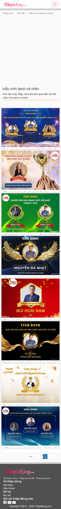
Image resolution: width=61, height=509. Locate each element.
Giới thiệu (8, 485)
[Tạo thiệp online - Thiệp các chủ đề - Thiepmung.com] (15, 4)
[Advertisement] (30, 52)
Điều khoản (9, 488)
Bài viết (7, 495)
